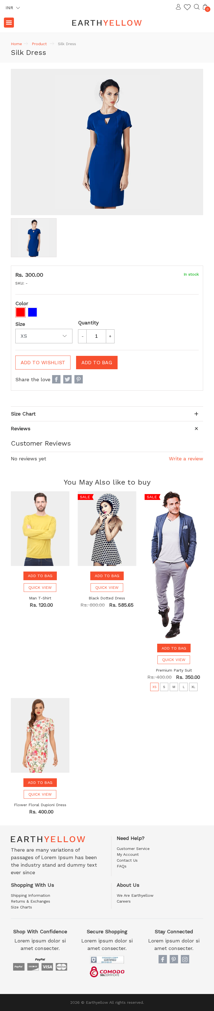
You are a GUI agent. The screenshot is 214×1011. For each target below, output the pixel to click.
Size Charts (21, 907)
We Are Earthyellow (135, 895)
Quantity (88, 322)
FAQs (122, 866)
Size (20, 324)
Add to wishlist (43, 362)
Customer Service (133, 848)
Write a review (186, 458)
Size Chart (23, 414)
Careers (124, 901)
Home (16, 44)
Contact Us (127, 860)
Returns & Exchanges (30, 901)
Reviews (20, 428)
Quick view (40, 587)
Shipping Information (30, 895)
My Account (128, 854)
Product (39, 44)
